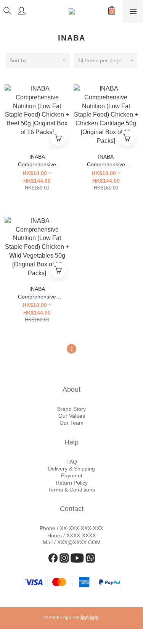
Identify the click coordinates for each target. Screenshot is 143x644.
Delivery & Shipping (71, 469)
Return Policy (72, 483)
